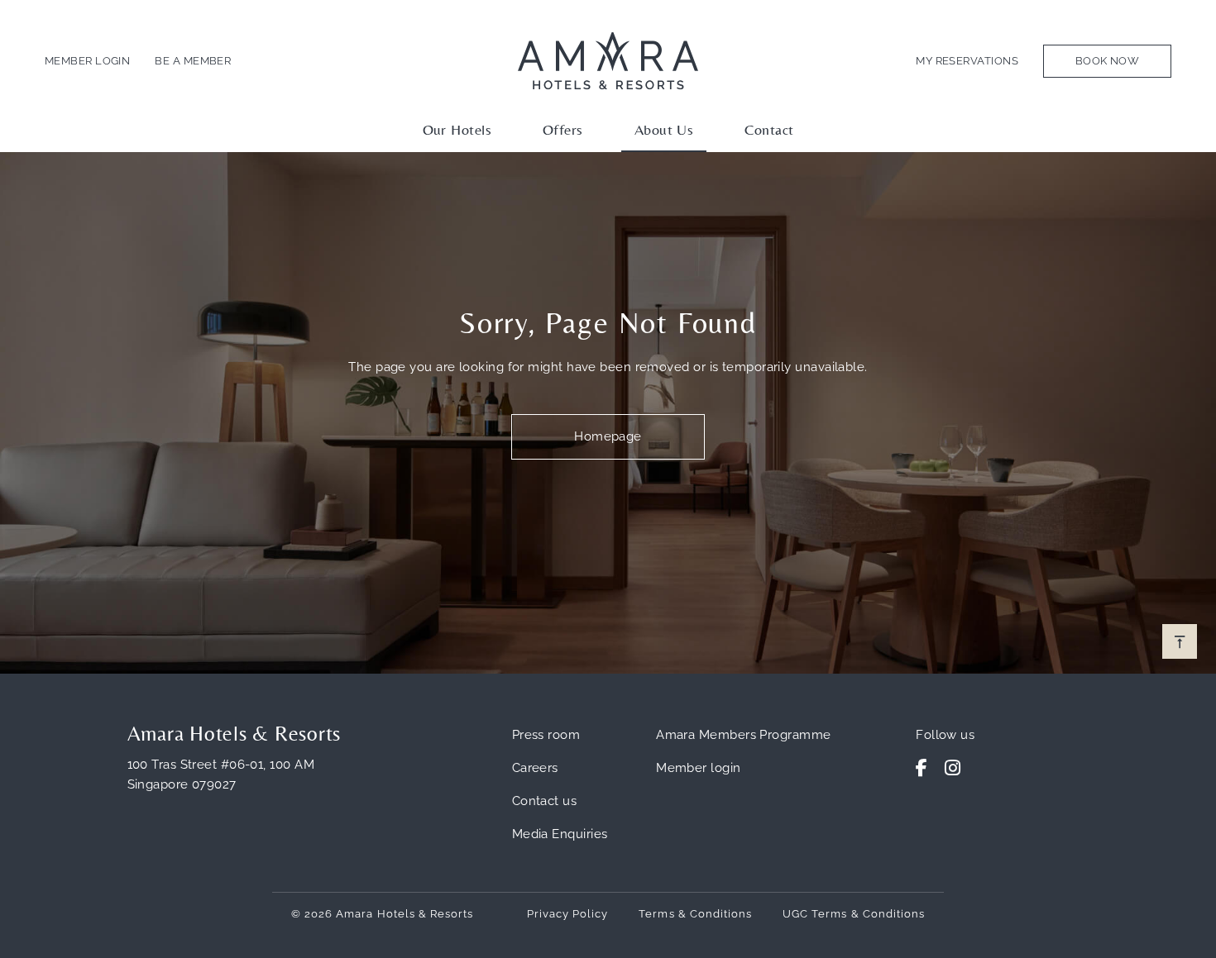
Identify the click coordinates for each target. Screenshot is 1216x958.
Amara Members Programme (743, 734)
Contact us (544, 801)
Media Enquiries (560, 834)
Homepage (608, 436)
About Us (664, 129)
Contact (768, 129)
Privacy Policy (568, 914)
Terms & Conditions (695, 914)
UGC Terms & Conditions (854, 914)
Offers (563, 129)
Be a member (193, 61)
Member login (698, 767)
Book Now (1107, 61)
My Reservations (967, 61)
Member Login (87, 61)
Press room (546, 734)
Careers (535, 767)
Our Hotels (457, 129)
